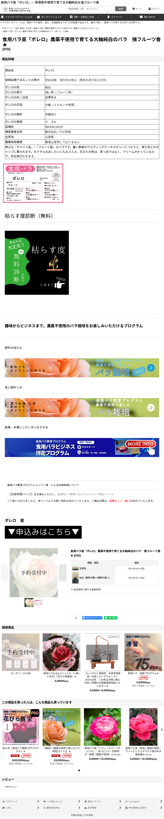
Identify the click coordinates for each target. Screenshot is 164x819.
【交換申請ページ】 (21, 494)
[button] (4, 572)
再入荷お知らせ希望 (136, 569)
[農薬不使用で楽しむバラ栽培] (82, 407)
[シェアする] (76, 618)
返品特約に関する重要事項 (87, 589)
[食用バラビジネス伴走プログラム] (82, 447)
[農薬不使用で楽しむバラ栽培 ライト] (82, 367)
